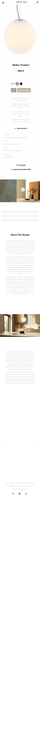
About (7, 483)
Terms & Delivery (22, 483)
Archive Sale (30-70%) (20, 489)
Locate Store (27, 486)
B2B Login (31, 483)
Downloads (18, 486)
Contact (13, 483)
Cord (12, 83)
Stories (11, 486)
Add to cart (24, 90)
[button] (3, 2)
